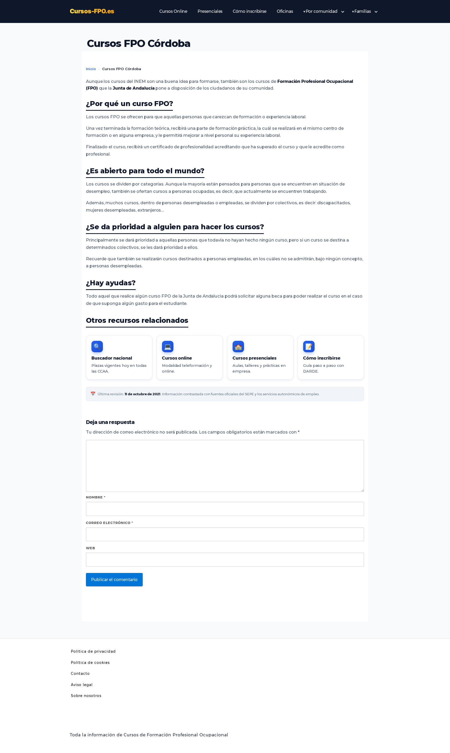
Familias (362, 11)
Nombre (95, 497)
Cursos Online (173, 11)
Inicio (91, 69)
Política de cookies (90, 662)
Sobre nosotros (86, 695)
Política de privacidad (93, 651)
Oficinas (285, 11)
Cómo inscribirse (249, 11)
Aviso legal (82, 684)
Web (90, 548)
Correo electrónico (109, 523)
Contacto (80, 673)
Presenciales (210, 11)
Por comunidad (322, 11)
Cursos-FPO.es (92, 11)
